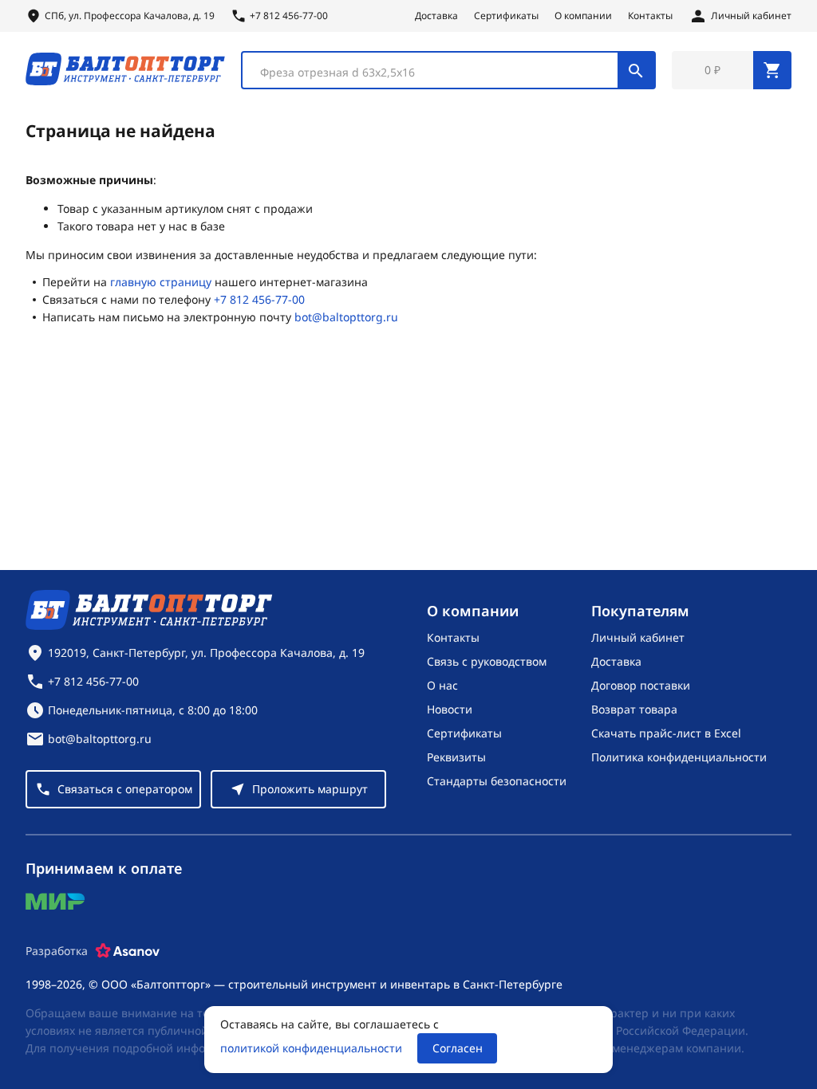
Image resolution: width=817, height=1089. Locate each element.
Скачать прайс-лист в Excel (666, 733)
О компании (583, 16)
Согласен (457, 1048)
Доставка (436, 16)
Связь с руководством (487, 661)
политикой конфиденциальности (311, 1048)
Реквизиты (456, 757)
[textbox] (438, 72)
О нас (442, 685)
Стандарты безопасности (496, 780)
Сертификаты (506, 16)
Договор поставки (640, 685)
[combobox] (448, 70)
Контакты (650, 16)
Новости (449, 709)
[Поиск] (636, 70)
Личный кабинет (638, 637)
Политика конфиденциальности (679, 757)
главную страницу (160, 281)
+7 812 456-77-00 (259, 299)
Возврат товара (634, 709)
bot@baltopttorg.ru (346, 316)
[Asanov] (127, 951)
